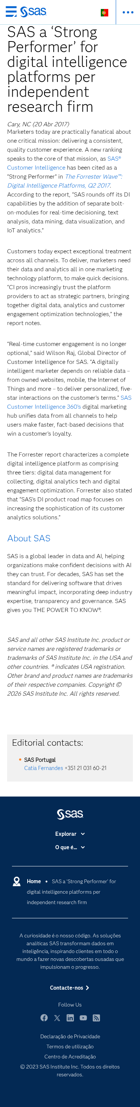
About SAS (28, 538)
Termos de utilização (70, 1046)
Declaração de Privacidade (70, 1036)
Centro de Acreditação (70, 1056)
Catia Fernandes (43, 768)
